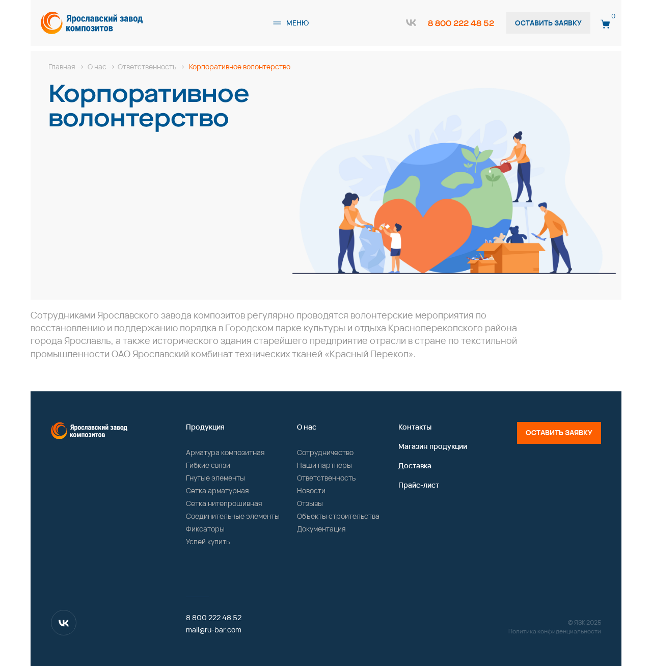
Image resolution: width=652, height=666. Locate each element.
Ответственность (326, 478)
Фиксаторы (205, 529)
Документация (321, 529)
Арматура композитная (225, 452)
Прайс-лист (418, 485)
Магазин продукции (432, 446)
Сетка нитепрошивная (224, 503)
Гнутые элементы (215, 478)
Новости (311, 490)
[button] (277, 23)
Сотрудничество (325, 452)
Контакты (414, 427)
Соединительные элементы (233, 516)
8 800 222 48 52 (461, 23)
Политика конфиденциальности (554, 631)
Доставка (414, 465)
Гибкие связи (208, 465)
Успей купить (208, 541)
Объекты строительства (338, 516)
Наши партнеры (324, 465)
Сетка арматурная (217, 490)
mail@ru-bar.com (213, 629)
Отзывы (310, 503)
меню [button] (297, 23)
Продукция (205, 427)
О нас (306, 427)
